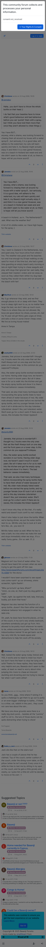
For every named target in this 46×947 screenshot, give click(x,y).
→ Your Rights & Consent (30, 27)
